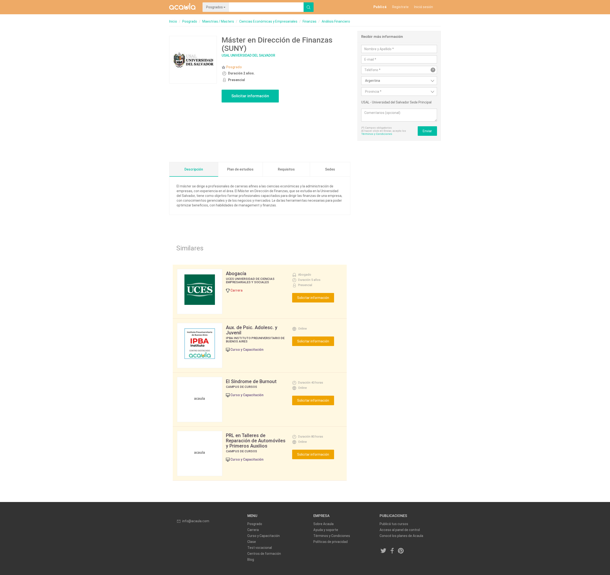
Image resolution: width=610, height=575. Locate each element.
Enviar (427, 131)
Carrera (253, 530)
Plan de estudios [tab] (240, 169)
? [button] (433, 70)
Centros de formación (264, 554)
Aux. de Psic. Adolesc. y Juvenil (251, 330)
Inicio (173, 21)
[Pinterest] (401, 551)
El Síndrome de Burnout (251, 381)
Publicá (380, 7)
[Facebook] (392, 551)
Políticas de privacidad (330, 542)
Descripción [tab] (193, 169)
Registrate (400, 7)
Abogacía (236, 273)
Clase (251, 542)
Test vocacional (259, 548)
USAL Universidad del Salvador (248, 55)
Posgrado (189, 21)
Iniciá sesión (423, 7)
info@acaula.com (195, 521)
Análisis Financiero (336, 21)
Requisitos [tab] (286, 169)
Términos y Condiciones (376, 134)
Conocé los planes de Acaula (401, 536)
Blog (250, 559)
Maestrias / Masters (218, 21)
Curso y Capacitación (263, 536)
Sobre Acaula (323, 524)
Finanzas (309, 21)
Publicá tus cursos (394, 524)
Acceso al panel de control (400, 530)
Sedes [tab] (330, 169)
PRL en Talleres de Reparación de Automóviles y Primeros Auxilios (255, 441)
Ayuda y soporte (325, 530)
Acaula (182, 7)
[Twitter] (384, 551)
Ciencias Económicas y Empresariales (268, 21)
